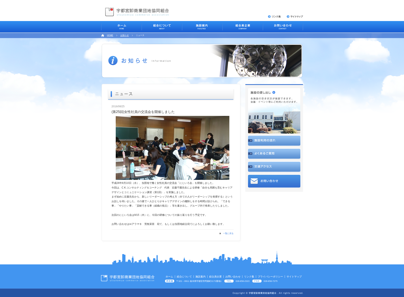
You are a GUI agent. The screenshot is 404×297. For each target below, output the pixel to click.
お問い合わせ (233, 276)
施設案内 (200, 276)
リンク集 (249, 276)
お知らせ (124, 35)
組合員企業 (215, 276)
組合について (184, 276)
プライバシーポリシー (270, 276)
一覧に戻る (228, 233)
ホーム (169, 276)
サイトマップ (294, 276)
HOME (110, 35)
